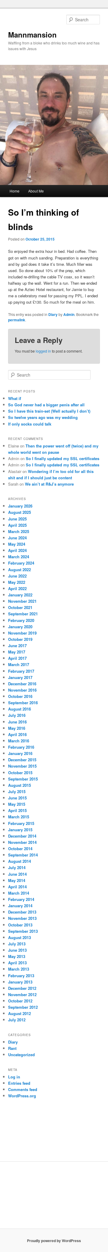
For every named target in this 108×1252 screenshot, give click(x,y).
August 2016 (19, 709)
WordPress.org (22, 1096)
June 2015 (17, 798)
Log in (14, 1077)
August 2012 (19, 1013)
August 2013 (19, 937)
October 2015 (20, 772)
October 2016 (20, 696)
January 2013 (20, 982)
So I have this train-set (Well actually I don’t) (49, 411)
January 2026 (20, 506)
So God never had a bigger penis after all (46, 405)
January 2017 (20, 677)
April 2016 (17, 734)
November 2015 (22, 766)
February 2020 (21, 620)
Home (15, 190)
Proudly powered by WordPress (54, 1240)
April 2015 (17, 810)
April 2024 (17, 550)
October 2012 (20, 1001)
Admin (68, 314)
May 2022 (16, 582)
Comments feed (22, 1089)
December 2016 (22, 684)
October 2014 (20, 848)
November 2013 (22, 918)
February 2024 (21, 563)
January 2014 (20, 905)
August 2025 (19, 512)
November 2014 (22, 842)
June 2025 (17, 519)
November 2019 (22, 633)
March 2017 (18, 664)
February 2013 (21, 975)
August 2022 (19, 569)
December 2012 (22, 988)
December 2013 (22, 912)
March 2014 (18, 893)
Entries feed (19, 1083)
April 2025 (17, 525)
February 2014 (21, 899)
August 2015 (19, 785)
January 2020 (20, 626)
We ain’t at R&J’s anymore (49, 484)
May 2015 (16, 804)
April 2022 (17, 588)
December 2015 (22, 759)
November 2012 (22, 994)
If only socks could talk (29, 424)
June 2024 (17, 538)
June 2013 (17, 950)
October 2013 (20, 925)
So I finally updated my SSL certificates (62, 458)
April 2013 (17, 963)
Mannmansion (32, 34)
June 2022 (17, 576)
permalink (16, 320)
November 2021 (22, 601)
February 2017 (21, 671)
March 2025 (18, 531)
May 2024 (16, 544)
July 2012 (17, 1020)
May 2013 (16, 956)
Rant (12, 1048)
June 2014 (17, 874)
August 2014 (19, 861)
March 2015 (18, 817)
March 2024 (18, 556)
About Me (36, 190)
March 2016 (18, 741)
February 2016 (21, 747)
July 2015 (17, 791)
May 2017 (16, 652)
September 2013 (23, 931)
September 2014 (23, 855)
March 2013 (18, 969)
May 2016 (16, 728)
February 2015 (21, 823)
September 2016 (23, 702)
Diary (53, 314)
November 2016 (22, 690)
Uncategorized (21, 1054)
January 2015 (20, 829)
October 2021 (20, 607)
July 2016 (17, 715)
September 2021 (23, 614)
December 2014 (22, 836)
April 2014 (17, 887)
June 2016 (17, 722)
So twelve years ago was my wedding (43, 417)
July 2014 (17, 867)
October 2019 (20, 639)
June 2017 (17, 645)
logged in (43, 350)
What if (14, 398)
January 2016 (20, 753)
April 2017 (17, 658)
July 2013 (17, 944)
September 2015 (23, 779)
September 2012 (23, 1007)
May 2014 (16, 880)
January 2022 (20, 595)
